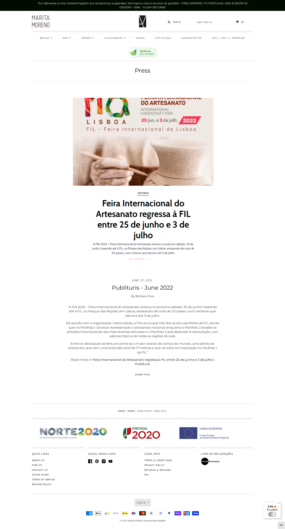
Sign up (208, 22)
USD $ (140, 502)
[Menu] (278, 504)
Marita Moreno (135, 520)
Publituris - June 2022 (142, 287)
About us (38, 460)
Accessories (114, 37)
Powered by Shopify (154, 520)
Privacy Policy (154, 465)
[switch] (272, 514)
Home (121, 411)
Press (142, 70)
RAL (146, 474)
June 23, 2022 (142, 280)
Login (199, 22)
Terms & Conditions (158, 460)
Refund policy (42, 484)
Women (87, 37)
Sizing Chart (40, 474)
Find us (37, 465)
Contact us (40, 469)
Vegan (140, 37)
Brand (45, 37)
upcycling (163, 37)
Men (66, 37)
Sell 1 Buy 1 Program (228, 37)
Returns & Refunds (157, 469)
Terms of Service (43, 479)
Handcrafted (191, 37)
